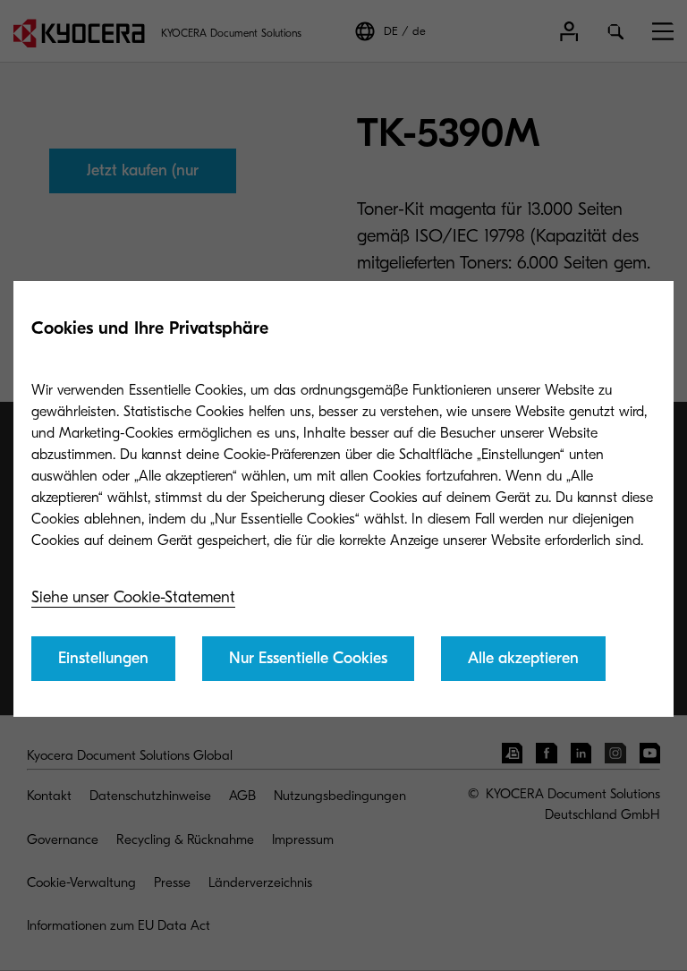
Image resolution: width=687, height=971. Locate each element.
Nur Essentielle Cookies (308, 658)
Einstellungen (103, 658)
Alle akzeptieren (523, 658)
